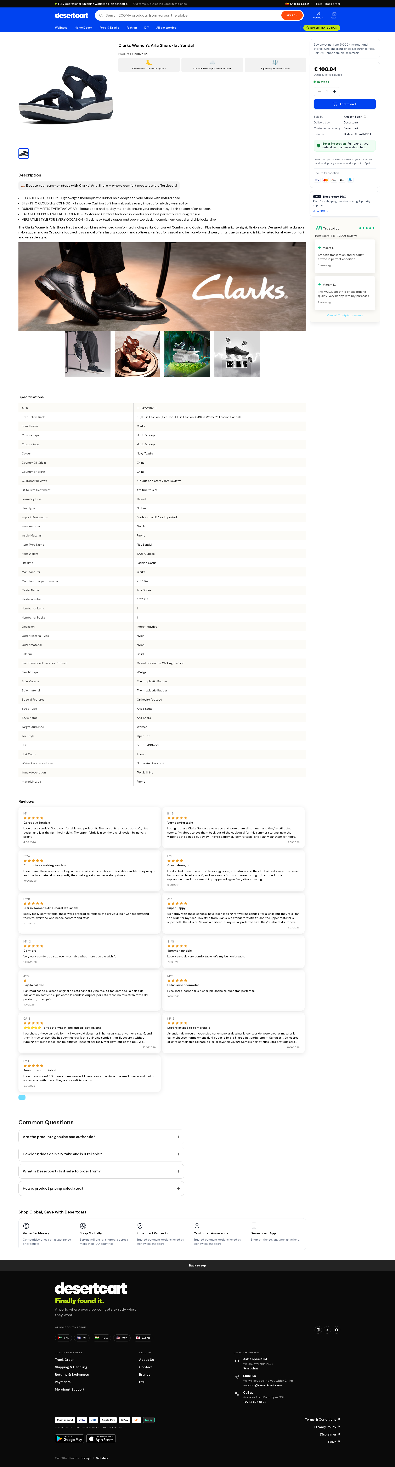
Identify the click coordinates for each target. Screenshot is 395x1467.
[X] (327, 1330)
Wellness (61, 27)
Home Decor (83, 27)
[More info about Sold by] (365, 116)
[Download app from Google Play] (69, 1438)
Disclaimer (330, 1434)
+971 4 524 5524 (254, 1402)
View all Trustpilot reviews (345, 315)
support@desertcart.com (262, 1385)
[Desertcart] (71, 15)
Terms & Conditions (322, 1419)
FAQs (334, 1442)
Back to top (197, 1265)
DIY (146, 27)
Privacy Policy (327, 1427)
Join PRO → (320, 211)
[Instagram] (318, 1330)
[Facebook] (336, 1330)
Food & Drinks (109, 27)
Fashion (131, 27)
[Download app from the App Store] (100, 1438)
